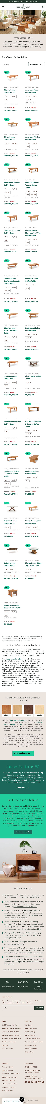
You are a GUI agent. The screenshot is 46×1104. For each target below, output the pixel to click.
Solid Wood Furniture (10, 1025)
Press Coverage (31, 1048)
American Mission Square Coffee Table (12, 606)
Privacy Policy (7, 1090)
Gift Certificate (7, 1048)
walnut (6, 724)
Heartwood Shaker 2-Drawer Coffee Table (33, 424)
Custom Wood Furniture (11, 1035)
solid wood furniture (17, 720)
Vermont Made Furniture (11, 1038)
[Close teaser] (22, 1099)
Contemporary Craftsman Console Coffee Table (12, 281)
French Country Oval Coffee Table (12, 423)
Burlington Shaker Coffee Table (32, 329)
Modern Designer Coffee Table (32, 472)
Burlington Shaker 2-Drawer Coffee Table (11, 473)
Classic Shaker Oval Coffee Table (12, 231)
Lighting (5, 1045)
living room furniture (14, 659)
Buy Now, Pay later (32, 1)
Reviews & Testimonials (34, 1042)
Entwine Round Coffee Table (10, 522)
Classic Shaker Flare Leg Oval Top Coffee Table (32, 232)
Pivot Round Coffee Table (33, 377)
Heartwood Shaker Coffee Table (12, 184)
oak (20, 724)
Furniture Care (7, 1070)
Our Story (28, 1025)
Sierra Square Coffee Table (9, 138)
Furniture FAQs (7, 1067)
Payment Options (8, 1080)
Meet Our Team (31, 1028)
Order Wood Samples (22, 753)
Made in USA (21, 787)
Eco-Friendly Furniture (10, 1032)
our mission (22, 970)
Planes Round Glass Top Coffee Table (33, 564)
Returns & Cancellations (11, 1074)
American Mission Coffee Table (32, 138)
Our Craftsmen (30, 1035)
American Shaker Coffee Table (32, 91)
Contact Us (29, 1052)
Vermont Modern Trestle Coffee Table (32, 185)
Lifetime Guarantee (9, 1084)
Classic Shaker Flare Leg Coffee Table (11, 330)
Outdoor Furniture (9, 1042)
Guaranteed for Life (23, 832)
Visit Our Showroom (32, 1038)
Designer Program (9, 1087)
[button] (2, 6)
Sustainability (30, 1032)
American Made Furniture (11, 1028)
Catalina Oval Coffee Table (9, 564)
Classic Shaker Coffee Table (10, 91)
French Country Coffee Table (10, 377)
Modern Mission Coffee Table (31, 280)
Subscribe (39, 1007)
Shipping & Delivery (9, 1077)
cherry (39, 722)
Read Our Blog (30, 1045)
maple (12, 724)
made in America (28, 910)
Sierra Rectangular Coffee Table (33, 522)
